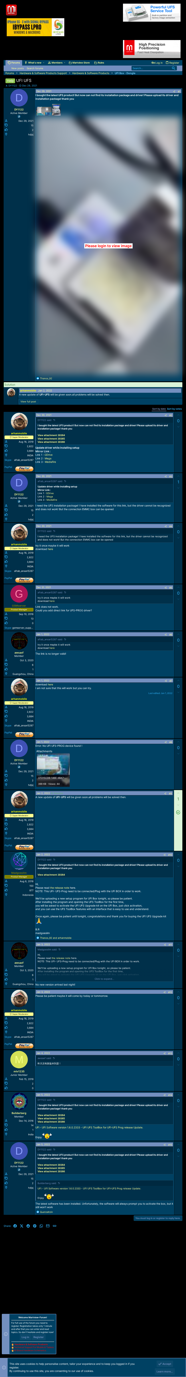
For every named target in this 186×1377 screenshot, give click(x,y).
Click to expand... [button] (104, 978)
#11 (170, 944)
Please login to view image (108, 246)
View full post (28, 401)
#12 (170, 992)
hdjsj (30, 134)
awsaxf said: (45, 1058)
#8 (170, 742)
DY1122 (13, 85)
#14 (170, 1095)
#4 (170, 526)
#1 (179, 91)
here (50, 549)
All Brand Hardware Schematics (30, 1350)
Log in (25, 1337)
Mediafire (50, 461)
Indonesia (28, 894)
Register (38, 1337)
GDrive (48, 454)
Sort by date (159, 408)
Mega (48, 458)
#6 (170, 634)
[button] (44, 63)
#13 (170, 1053)
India (30, 1134)
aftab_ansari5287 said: (50, 481)
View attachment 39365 (51, 438)
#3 (170, 476)
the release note (59, 887)
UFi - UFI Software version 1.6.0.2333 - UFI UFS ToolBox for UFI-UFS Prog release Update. (89, 1127)
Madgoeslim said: (47, 949)
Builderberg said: (47, 1183)
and (56, 937)
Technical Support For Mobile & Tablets (34, 1347)
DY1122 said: (45, 420)
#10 (170, 854)
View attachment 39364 (51, 435)
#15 (170, 1144)
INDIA (30, 455)
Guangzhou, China (23, 673)
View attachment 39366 (51, 441)
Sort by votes (174, 408)
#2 (170, 415)
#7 (170, 680)
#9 (170, 793)
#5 (170, 587)
